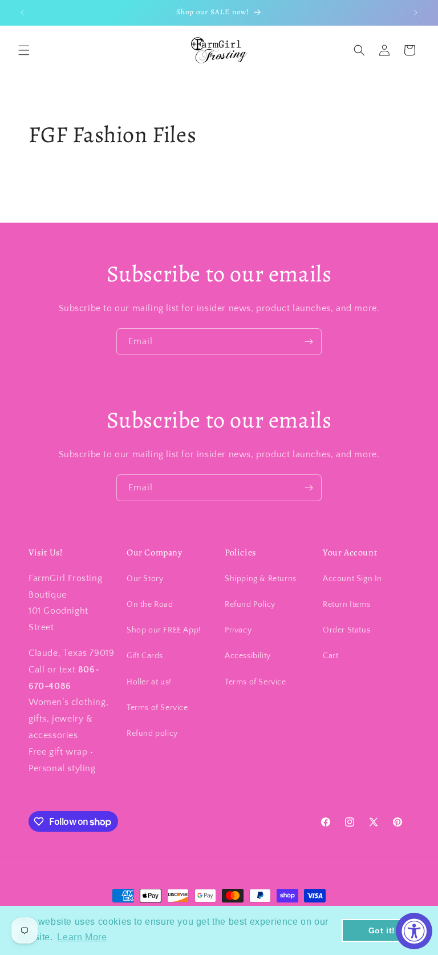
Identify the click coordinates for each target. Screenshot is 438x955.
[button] (23, 50)
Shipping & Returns (261, 578)
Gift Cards (145, 655)
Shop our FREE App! (164, 630)
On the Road (150, 604)
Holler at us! (149, 682)
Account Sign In (352, 578)
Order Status (346, 630)
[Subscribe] (308, 341)
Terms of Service (157, 707)
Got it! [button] (381, 930)
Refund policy (152, 733)
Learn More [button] (82, 937)
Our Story (145, 578)
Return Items (346, 604)
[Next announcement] (415, 12)
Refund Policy (250, 604)
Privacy (238, 630)
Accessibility (248, 655)
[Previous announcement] (22, 12)
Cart (330, 655)
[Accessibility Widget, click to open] (414, 931)
